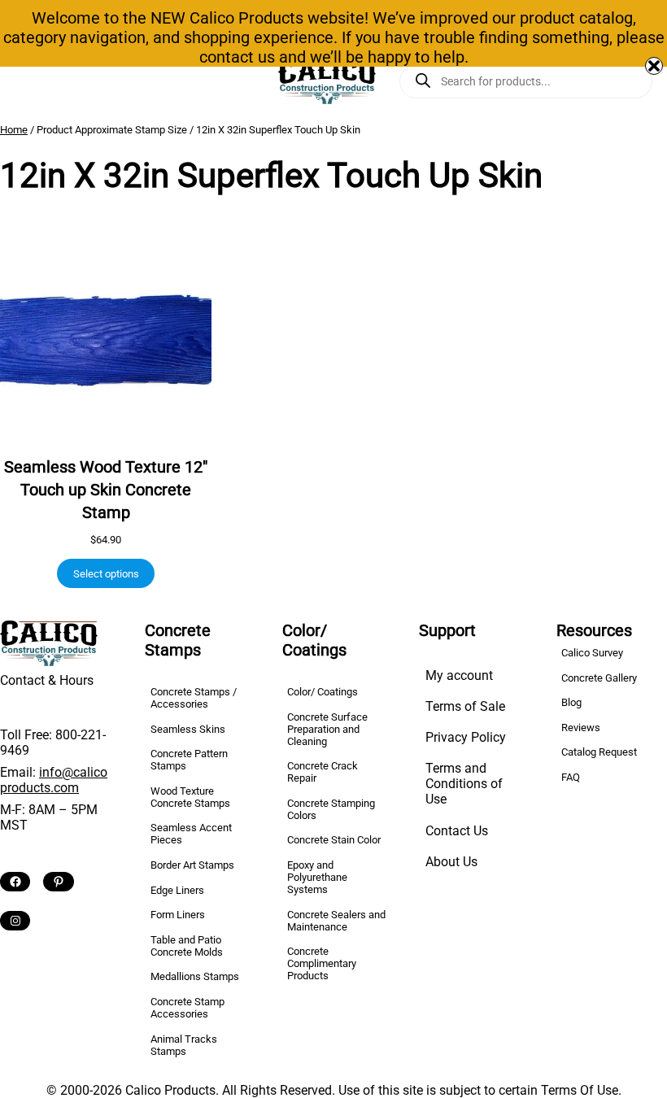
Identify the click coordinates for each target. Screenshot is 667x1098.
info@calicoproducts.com (53, 780)
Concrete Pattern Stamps (189, 759)
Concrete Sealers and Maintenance (336, 920)
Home (14, 130)
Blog (571, 702)
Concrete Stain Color (334, 840)
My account (459, 675)
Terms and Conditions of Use (464, 783)
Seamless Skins (187, 729)
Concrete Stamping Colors (331, 809)
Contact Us (456, 831)
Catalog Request (599, 752)
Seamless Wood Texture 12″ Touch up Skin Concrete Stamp (105, 489)
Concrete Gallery (599, 678)
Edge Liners (177, 890)
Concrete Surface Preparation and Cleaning (327, 729)
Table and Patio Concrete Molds (186, 946)
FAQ (570, 777)
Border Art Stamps (192, 865)
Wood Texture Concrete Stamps (190, 797)
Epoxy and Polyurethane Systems (317, 877)
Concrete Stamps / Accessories (193, 698)
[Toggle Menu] (18, 81)
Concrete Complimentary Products (321, 963)
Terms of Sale (465, 706)
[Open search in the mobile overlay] (526, 81)
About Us (451, 861)
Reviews (580, 727)
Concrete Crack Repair (322, 772)
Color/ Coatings (322, 692)
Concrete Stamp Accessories (187, 1008)
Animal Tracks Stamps (183, 1045)
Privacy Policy (465, 737)
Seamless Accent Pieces (191, 833)
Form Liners (177, 914)
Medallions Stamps (194, 976)
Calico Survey (592, 653)
